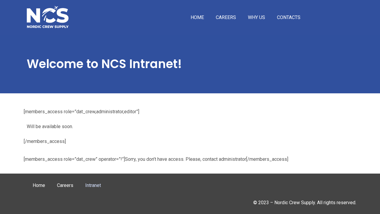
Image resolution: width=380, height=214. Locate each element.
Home (197, 17)
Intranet (93, 185)
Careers (226, 17)
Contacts (288, 17)
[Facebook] (305, 187)
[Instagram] (345, 187)
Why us (256, 17)
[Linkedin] (325, 187)
